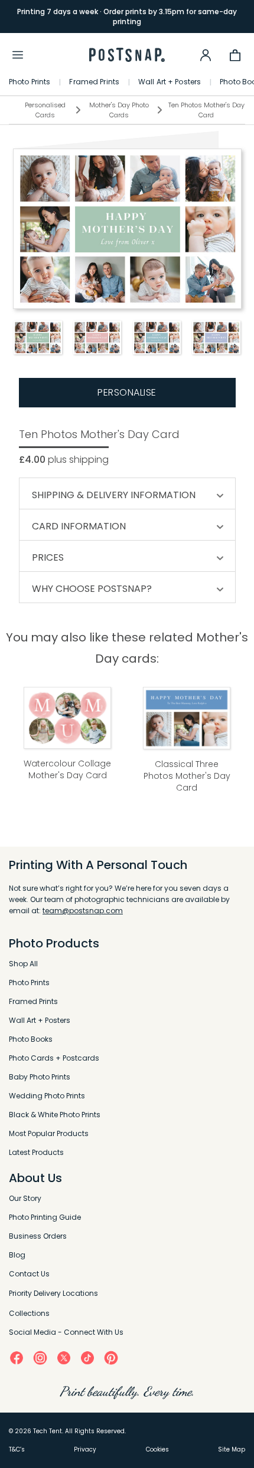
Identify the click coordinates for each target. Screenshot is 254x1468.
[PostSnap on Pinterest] (111, 1357)
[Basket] (235, 55)
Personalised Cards (45, 110)
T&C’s (17, 1449)
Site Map (231, 1449)
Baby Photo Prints (39, 1077)
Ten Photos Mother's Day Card (206, 110)
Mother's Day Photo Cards (119, 110)
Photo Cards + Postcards (54, 1058)
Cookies (157, 1449)
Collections (29, 1313)
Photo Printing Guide (45, 1217)
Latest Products (36, 1152)
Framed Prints (94, 82)
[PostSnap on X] (63, 1357)
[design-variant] (37, 337)
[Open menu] (17, 54)
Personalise (127, 392)
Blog (17, 1255)
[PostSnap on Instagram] (40, 1357)
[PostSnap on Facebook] (16, 1357)
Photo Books (31, 1039)
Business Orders (38, 1236)
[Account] (205, 55)
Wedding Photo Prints (47, 1096)
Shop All (23, 964)
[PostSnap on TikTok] (87, 1357)
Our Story (25, 1198)
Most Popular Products (49, 1133)
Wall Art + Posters (169, 82)
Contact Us (29, 1274)
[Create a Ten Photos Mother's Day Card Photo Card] (127, 229)
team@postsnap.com (83, 911)
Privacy (85, 1449)
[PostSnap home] (127, 55)
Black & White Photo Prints (54, 1115)
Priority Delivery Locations (53, 1293)
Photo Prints (29, 82)
